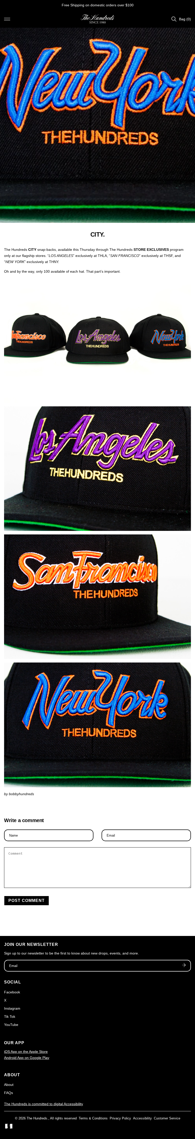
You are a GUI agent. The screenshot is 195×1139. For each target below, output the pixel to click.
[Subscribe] (184, 966)
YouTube (11, 1025)
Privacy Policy (120, 1118)
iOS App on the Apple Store (26, 1052)
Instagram (12, 1008)
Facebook (12, 992)
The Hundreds (37, 1118)
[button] (7, 19)
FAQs (8, 1093)
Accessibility (142, 1118)
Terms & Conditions (93, 1118)
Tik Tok (9, 1016)
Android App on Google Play (26, 1058)
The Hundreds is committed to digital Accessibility (43, 1104)
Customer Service (167, 1118)
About (8, 1085)
